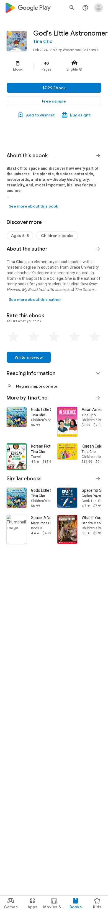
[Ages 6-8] (20, 235)
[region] (54, 66)
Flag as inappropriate (32, 386)
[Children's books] (57, 235)
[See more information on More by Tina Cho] (98, 398)
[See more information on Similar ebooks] (98, 478)
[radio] (13, 336)
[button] (54, 101)
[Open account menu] (98, 7)
